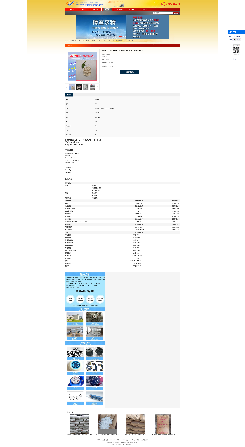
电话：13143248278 (110, 440)
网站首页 (77, 41)
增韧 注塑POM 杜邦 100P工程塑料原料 (107, 435)
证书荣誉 (119, 9)
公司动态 (95, 9)
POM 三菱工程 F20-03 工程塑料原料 (135, 435)
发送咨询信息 (130, 72)
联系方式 (132, 9)
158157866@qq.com (125, 440)
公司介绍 (83, 9)
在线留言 (144, 9)
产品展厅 (107, 9)
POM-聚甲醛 (92, 41)
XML (136, 442)
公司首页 (71, 9)
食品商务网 (128, 444)
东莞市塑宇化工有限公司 (113, 442)
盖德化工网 (121, 444)
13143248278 (173, 3)
